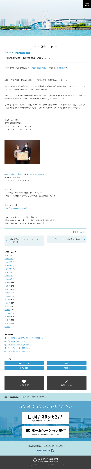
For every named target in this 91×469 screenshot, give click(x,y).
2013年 (7, 327)
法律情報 (67, 368)
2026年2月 (9, 276)
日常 (28, 53)
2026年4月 (9, 269)
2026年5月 (9, 265)
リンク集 (59, 446)
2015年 (7, 320)
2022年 (7, 296)
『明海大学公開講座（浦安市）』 (19, 345)
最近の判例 (24, 368)
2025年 (7, 286)
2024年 (7, 289)
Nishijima (83, 232)
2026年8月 (9, 255)
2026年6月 (9, 262)
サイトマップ (49, 446)
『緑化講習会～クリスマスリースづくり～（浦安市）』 (24, 240)
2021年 (7, 300)
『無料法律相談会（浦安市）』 (18, 351)
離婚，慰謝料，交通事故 (14, 174)
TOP (6, 397)
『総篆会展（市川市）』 (16, 341)
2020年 (7, 303)
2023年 (7, 293)
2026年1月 (9, 279)
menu (87, 5)
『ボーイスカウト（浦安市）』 (18, 348)
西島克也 (62, 68)
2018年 (7, 310)
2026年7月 (9, 259)
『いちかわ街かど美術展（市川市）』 (68, 239)
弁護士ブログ (20, 53)
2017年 (7, 313)
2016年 (7, 317)
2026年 (7, 283)
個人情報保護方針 (35, 446)
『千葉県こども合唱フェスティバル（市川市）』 (25, 338)
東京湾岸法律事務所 (39, 68)
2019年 (7, 306)
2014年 (7, 323)
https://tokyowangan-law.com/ (16, 208)
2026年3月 (9, 272)
